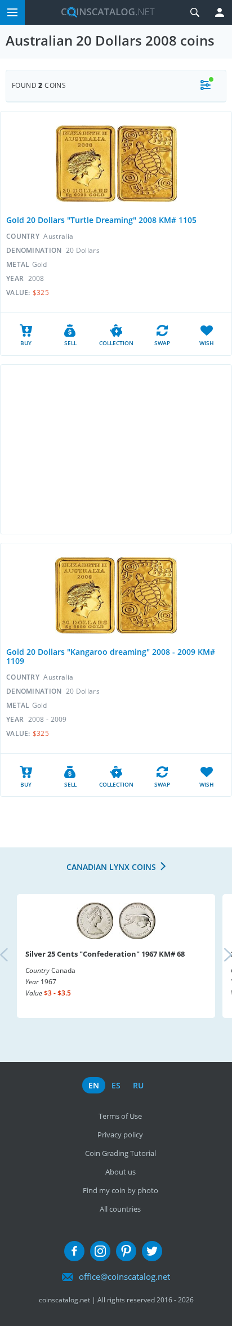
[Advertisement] (116, 449)
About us (120, 1172)
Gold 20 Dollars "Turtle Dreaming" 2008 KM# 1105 (101, 220)
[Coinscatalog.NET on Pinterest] (126, 1251)
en (93, 1085)
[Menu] (12, 12)
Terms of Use (120, 1116)
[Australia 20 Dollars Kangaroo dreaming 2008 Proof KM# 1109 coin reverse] (147, 595)
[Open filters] (206, 86)
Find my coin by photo (120, 1190)
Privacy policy (120, 1134)
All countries (120, 1209)
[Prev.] (13, 956)
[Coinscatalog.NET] (103, 12)
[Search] (194, 12)
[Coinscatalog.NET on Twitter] (152, 1251)
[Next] (218, 956)
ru (138, 1085)
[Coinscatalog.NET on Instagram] (100, 1251)
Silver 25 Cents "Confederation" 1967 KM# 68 (105, 953)
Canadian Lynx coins (111, 866)
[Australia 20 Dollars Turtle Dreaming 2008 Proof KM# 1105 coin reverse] (147, 164)
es (116, 1085)
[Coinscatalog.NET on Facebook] (74, 1251)
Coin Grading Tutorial (120, 1153)
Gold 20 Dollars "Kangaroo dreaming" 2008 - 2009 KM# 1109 (110, 656)
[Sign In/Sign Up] (219, 12)
